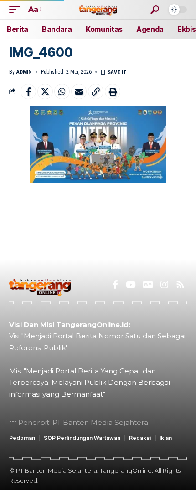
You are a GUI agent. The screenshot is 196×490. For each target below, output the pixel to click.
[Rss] (180, 284)
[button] (17, 9)
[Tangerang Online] (98, 9)
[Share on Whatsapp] (62, 91)
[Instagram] (164, 284)
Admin (24, 72)
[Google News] (148, 284)
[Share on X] (45, 91)
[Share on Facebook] (28, 91)
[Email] (79, 91)
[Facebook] (115, 284)
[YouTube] (131, 284)
